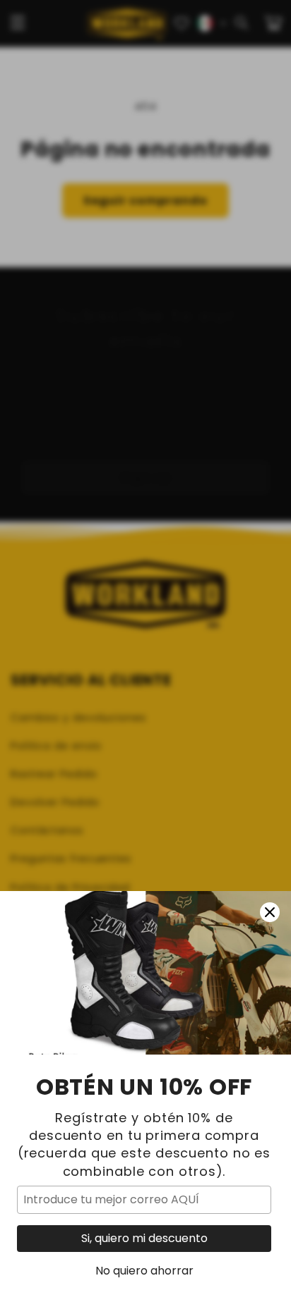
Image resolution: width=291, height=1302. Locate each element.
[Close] (270, 912)
